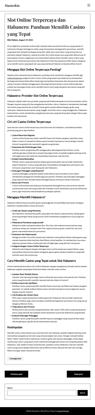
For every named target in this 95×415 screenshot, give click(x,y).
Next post (78, 374)
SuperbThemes (63, 411)
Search (9, 388)
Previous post (16, 374)
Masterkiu (12, 5)
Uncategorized (15, 358)
